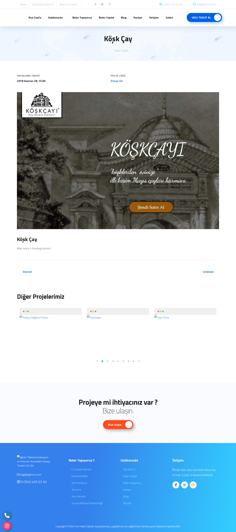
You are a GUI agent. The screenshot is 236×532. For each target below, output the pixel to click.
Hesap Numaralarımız (43, 4)
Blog (124, 17)
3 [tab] (107, 361)
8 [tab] (133, 361)
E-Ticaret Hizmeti (81, 469)
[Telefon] (7, 515)
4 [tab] (113, 361)
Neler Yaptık (106, 17)
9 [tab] (138, 361)
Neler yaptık (121, 50)
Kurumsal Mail (79, 476)
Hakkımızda (55, 17)
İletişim (154, 17)
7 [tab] (128, 361)
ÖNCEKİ (27, 272)
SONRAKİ (208, 272)
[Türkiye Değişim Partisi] (51, 317)
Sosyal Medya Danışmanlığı (87, 503)
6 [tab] (123, 361)
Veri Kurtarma (79, 483)
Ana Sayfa (35, 17)
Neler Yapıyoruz (82, 17)
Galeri (169, 17)
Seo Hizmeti (78, 496)
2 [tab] (102, 361)
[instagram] (7, 526)
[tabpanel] (50, 314)
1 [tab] (97, 361)
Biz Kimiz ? (129, 469)
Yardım (23, 4)
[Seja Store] (185, 317)
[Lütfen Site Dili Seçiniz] (84, 4)
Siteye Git (117, 81)
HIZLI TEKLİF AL (202, 17)
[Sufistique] (118, 317)
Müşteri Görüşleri (68, 4)
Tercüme (76, 489)
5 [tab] (118, 361)
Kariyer (138, 17)
